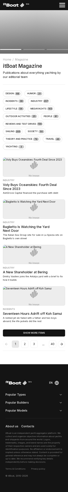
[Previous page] (6, 344)
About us (11, 426)
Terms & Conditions (15, 469)
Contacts (27, 426)
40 (52, 344)
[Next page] (61, 344)
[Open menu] (62, 5)
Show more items (34, 332)
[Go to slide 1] (10, 49)
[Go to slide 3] (57, 49)
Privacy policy (38, 469)
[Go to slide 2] (34, 49)
